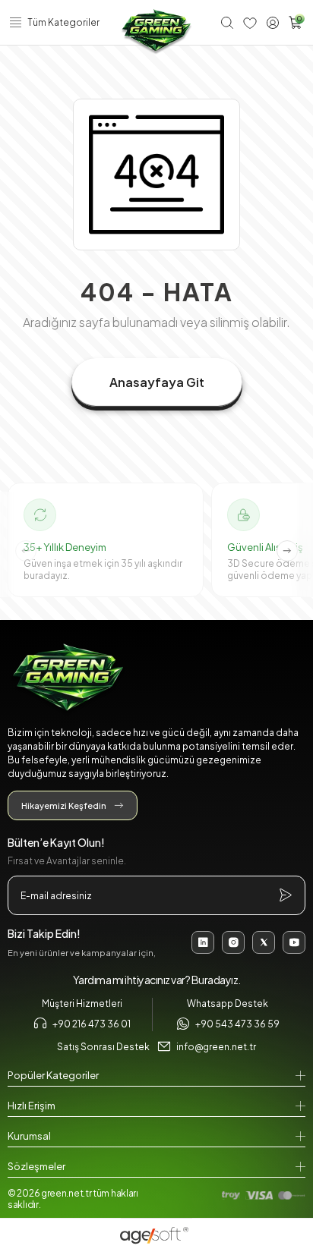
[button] (287, 551)
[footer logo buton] (156, 679)
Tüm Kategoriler (63, 22)
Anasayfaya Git (156, 382)
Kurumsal (29, 1136)
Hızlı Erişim (31, 1105)
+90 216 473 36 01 (91, 1024)
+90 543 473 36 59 (237, 1024)
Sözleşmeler (36, 1166)
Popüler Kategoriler (53, 1075)
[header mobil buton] (156, 31)
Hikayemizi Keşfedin (63, 805)
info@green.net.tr (216, 1046)
